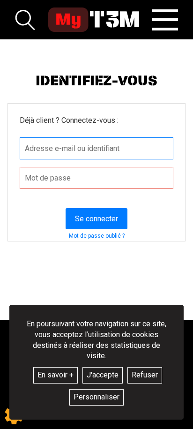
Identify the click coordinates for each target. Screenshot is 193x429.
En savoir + (55, 374)
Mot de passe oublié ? (97, 236)
